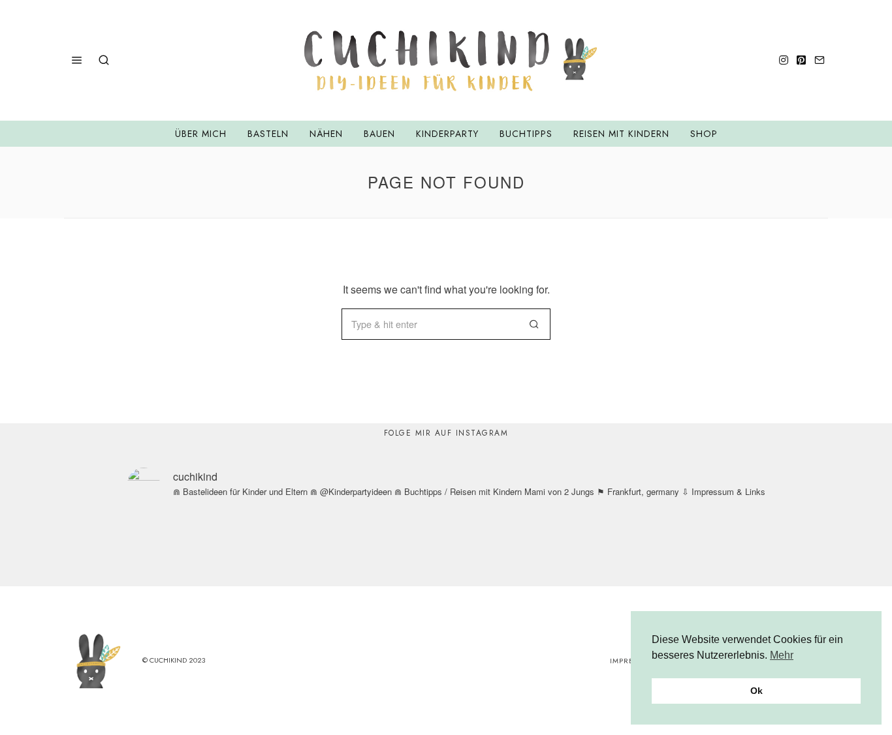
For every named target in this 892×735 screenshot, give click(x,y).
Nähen (326, 133)
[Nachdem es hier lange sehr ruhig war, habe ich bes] (726, 547)
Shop (704, 133)
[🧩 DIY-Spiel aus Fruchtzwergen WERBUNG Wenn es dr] (278, 547)
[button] (534, 324)
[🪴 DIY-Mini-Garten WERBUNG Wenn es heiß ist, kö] (390, 547)
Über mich (201, 133)
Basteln (268, 133)
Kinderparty (447, 133)
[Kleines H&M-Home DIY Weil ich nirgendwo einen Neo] (502, 547)
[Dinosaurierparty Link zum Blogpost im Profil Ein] (166, 547)
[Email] (819, 60)
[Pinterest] (801, 60)
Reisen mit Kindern (621, 133)
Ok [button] (756, 690)
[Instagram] (783, 60)
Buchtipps (526, 133)
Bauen (379, 133)
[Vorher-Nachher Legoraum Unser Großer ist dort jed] (613, 547)
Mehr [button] (781, 655)
